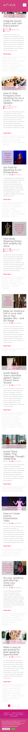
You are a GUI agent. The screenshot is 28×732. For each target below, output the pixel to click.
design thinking (15, 416)
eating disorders (19, 278)
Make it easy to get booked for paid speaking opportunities (12, 651)
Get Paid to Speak (6, 213)
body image (5, 278)
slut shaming (20, 283)
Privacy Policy (8, 714)
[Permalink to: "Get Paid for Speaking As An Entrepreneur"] (14, 157)
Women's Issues (8, 251)
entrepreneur (5, 208)
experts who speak (6, 211)
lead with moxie (16, 617)
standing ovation (12, 350)
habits (4, 488)
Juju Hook (16, 63)
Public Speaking (8, 108)
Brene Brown (12, 414)
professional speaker (7, 691)
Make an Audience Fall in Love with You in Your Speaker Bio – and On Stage (13, 315)
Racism (12, 65)
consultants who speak (16, 206)
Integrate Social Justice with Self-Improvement (13, 23)
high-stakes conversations (8, 63)
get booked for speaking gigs (16, 686)
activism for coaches (12, 58)
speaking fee (21, 695)
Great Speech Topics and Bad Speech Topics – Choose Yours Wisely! (12, 377)
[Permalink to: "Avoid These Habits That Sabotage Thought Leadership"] (14, 441)
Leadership (7, 31)
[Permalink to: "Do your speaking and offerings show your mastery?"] (14, 568)
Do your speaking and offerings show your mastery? (13, 581)
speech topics (20, 426)
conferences (11, 137)
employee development (7, 419)
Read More (7, 54)
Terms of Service (17, 713)
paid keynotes (14, 216)
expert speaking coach (7, 617)
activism (4, 58)
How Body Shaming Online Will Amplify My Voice (12, 242)
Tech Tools (19, 714)
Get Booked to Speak (6, 142)
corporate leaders (20, 137)
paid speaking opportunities (14, 688)
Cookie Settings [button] (6, 728)
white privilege (13, 70)
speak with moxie (6, 555)
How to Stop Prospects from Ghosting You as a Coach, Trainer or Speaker (13, 98)
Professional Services (10, 107)
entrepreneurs (13, 208)
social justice (5, 68)
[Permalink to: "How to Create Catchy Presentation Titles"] (14, 504)
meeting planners (21, 142)
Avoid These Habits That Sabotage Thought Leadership (13, 455)
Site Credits (14, 716)
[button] (24, 5)
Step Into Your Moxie (13, 68)
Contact (7, 713)
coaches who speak (6, 206)
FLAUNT (11, 281)
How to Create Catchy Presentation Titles (11, 517)
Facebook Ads (5, 281)
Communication (15, 29)
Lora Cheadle (17, 281)
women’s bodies (5, 288)
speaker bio (5, 350)
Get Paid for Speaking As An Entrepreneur (12, 170)
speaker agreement (6, 693)
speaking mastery (13, 622)
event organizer (6, 686)
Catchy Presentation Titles (8, 550)
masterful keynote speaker (8, 619)
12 (18, 705)
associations (5, 137)
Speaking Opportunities (14, 698)
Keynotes (12, 213)
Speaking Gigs (5, 622)
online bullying (13, 283)
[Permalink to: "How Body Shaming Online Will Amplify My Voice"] (14, 229)
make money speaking (20, 213)
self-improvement (18, 65)
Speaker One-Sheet (6, 695)
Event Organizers (16, 419)
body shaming (11, 278)
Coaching (7, 29)
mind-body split (5, 283)
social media (5, 426)
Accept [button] (13, 728)
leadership (11, 424)
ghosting (14, 142)
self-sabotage (10, 488)
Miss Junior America (6, 216)
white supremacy (21, 70)
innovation (5, 424)
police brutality (6, 65)
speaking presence (6, 624)
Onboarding (5, 688)
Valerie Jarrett (5, 70)
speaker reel (14, 695)
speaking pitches (6, 144)
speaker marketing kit (16, 693)
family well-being (6, 421)
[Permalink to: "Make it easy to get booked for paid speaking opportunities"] (14, 637)
